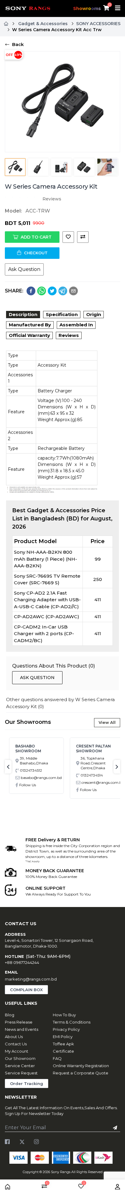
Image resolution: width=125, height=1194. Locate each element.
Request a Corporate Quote (80, 1072)
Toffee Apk (63, 1043)
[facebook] (30, 290)
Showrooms (87, 8)
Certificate (63, 1051)
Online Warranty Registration (81, 1065)
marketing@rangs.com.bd (31, 979)
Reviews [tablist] (69, 335)
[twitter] (52, 290)
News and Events (21, 1029)
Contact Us (16, 1043)
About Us (14, 1036)
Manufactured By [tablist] (30, 325)
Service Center (20, 1065)
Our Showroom (20, 1058)
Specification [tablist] (62, 314)
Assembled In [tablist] (76, 325)
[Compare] (83, 237)
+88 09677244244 (22, 962)
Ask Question (24, 269)
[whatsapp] (41, 290)
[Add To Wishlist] (68, 237)
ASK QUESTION (37, 677)
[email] (73, 290)
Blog (9, 1014)
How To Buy (64, 1014)
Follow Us (23, 785)
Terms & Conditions (71, 1022)
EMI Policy (63, 1036)
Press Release (18, 1022)
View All (107, 722)
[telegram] (62, 290)
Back (18, 44)
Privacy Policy (66, 1029)
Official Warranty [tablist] (29, 335)
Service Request (21, 1072)
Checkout (36, 252)
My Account (16, 1051)
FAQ (57, 1058)
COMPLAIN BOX (26, 989)
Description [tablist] (23, 314)
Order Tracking (26, 1083)
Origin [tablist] (93, 314)
